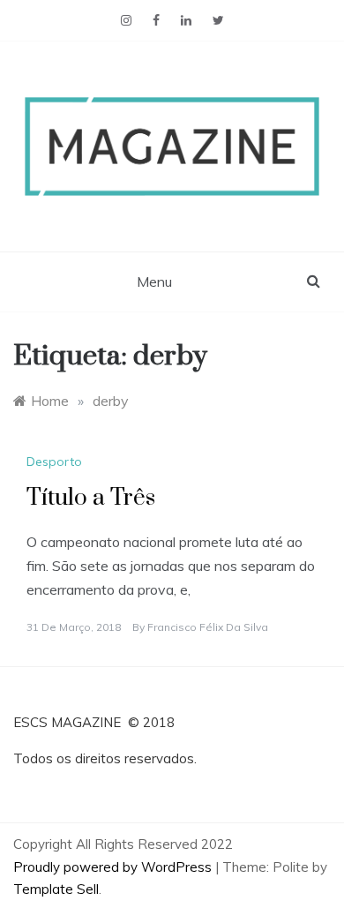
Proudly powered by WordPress (114, 867)
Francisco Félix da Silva (207, 627)
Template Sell (56, 889)
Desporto (54, 461)
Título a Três (90, 498)
